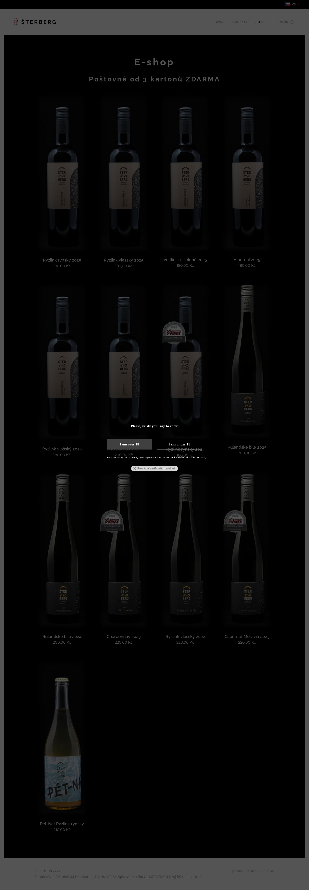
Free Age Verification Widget (156, 468)
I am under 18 (179, 444)
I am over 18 (129, 444)
